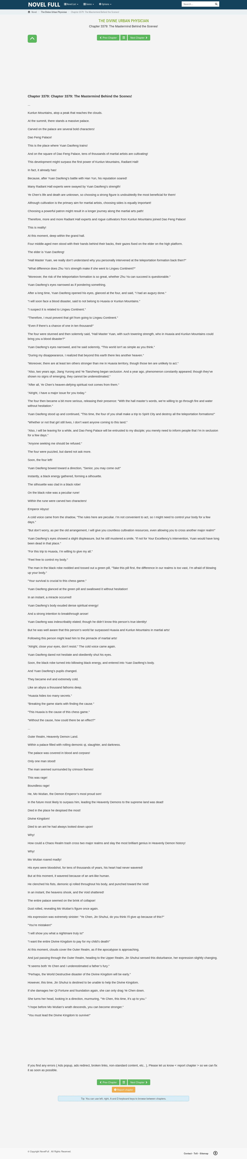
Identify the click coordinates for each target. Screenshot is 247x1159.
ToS (196, 1153)
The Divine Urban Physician (123, 20)
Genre (89, 4)
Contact (188, 1153)
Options (105, 4)
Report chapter (124, 1089)
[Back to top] (215, 1153)
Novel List (71, 4)
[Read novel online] (44, 5)
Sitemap (204, 1153)
